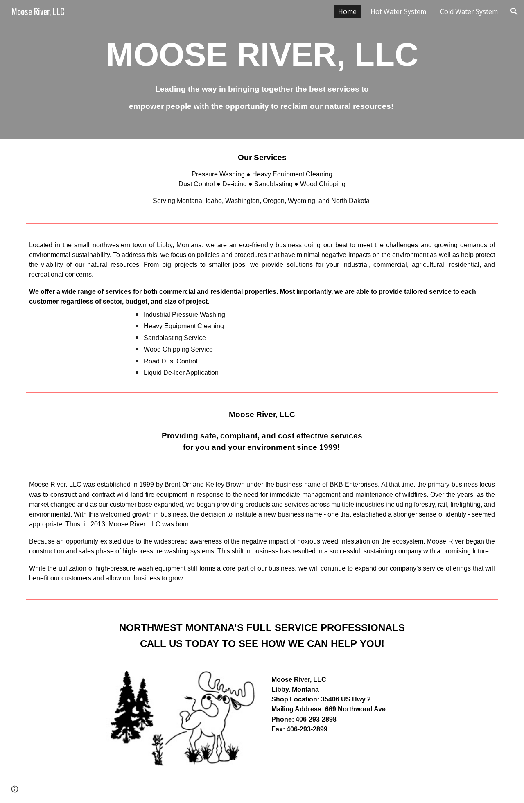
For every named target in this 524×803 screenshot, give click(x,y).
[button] (514, 11)
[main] (262, 69)
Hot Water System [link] (398, 11)
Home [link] (347, 11)
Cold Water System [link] (469, 11)
